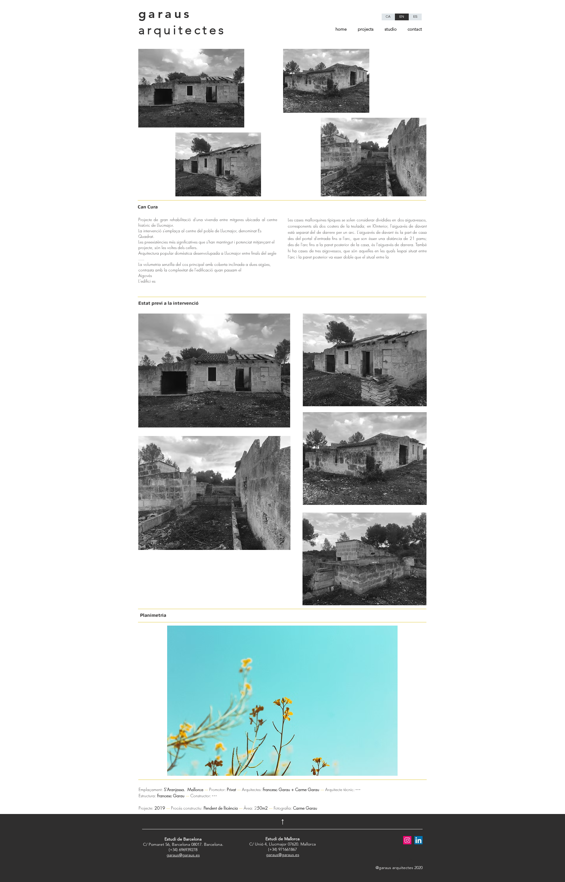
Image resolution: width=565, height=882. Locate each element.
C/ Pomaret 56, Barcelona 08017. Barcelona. (183, 841)
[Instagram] (407, 840)
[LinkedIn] (418, 840)
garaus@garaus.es (183, 855)
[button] (282, 701)
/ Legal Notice (409, 860)
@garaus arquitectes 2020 (399, 867)
